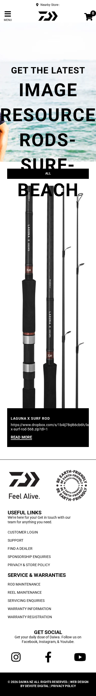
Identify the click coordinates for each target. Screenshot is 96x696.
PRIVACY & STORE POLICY (29, 565)
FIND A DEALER (20, 548)
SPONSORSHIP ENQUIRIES (29, 557)
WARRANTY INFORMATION (29, 609)
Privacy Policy (63, 686)
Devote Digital (37, 686)
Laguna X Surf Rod (30, 418)
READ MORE (21, 438)
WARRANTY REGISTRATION (30, 617)
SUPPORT (15, 540)
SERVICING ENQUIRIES (26, 601)
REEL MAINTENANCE (25, 592)
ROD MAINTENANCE (24, 584)
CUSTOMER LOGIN (23, 532)
